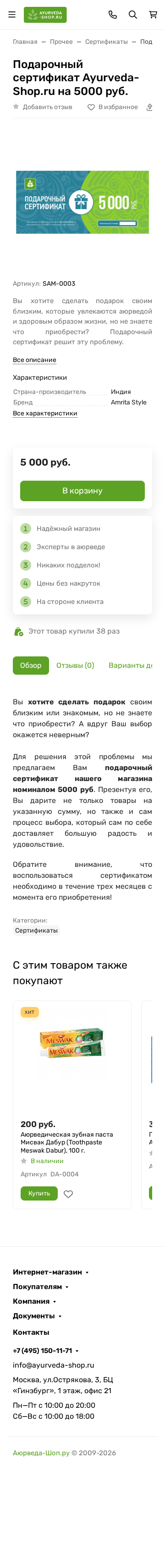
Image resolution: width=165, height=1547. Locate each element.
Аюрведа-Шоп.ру (41, 1453)
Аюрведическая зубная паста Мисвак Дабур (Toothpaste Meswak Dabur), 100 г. (67, 1142)
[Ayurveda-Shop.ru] (45, 14)
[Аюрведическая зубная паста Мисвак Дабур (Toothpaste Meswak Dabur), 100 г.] (72, 1059)
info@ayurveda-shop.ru (53, 1365)
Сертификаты (36, 930)
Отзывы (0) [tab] (75, 665)
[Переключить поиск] (133, 14)
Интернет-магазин (47, 1272)
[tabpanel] (82, 816)
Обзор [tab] (31, 665)
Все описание (34, 360)
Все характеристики (45, 413)
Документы (34, 1316)
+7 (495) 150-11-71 (42, 1351)
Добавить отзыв (47, 107)
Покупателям (37, 1286)
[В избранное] (68, 1194)
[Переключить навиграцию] (12, 14)
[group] (82, 202)
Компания (31, 1301)
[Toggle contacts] (112, 14)
